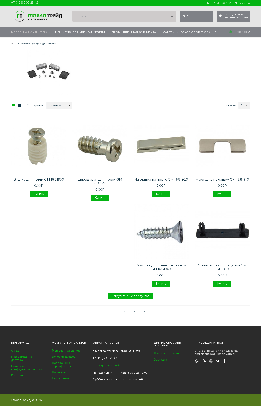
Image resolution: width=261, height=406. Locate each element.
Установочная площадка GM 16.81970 (222, 267)
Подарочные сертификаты (61, 365)
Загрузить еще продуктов (130, 296)
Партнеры (59, 372)
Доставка (195, 14)
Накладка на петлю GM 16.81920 (161, 179)
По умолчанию (57, 105)
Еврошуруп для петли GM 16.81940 (100, 181)
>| (145, 311)
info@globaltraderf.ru (107, 365)
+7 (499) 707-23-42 (105, 358)
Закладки (160, 360)
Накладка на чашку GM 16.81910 (222, 179)
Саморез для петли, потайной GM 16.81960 (161, 267)
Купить (39, 194)
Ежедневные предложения (236, 16)
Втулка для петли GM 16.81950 (39, 179)
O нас (15, 351)
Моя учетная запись (66, 351)
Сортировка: (36, 105)
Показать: (229, 105)
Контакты (17, 375)
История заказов (63, 357)
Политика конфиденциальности (26, 368)
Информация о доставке (22, 358)
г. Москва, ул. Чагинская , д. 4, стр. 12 (118, 351)
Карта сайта (60, 378)
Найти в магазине (166, 353)
